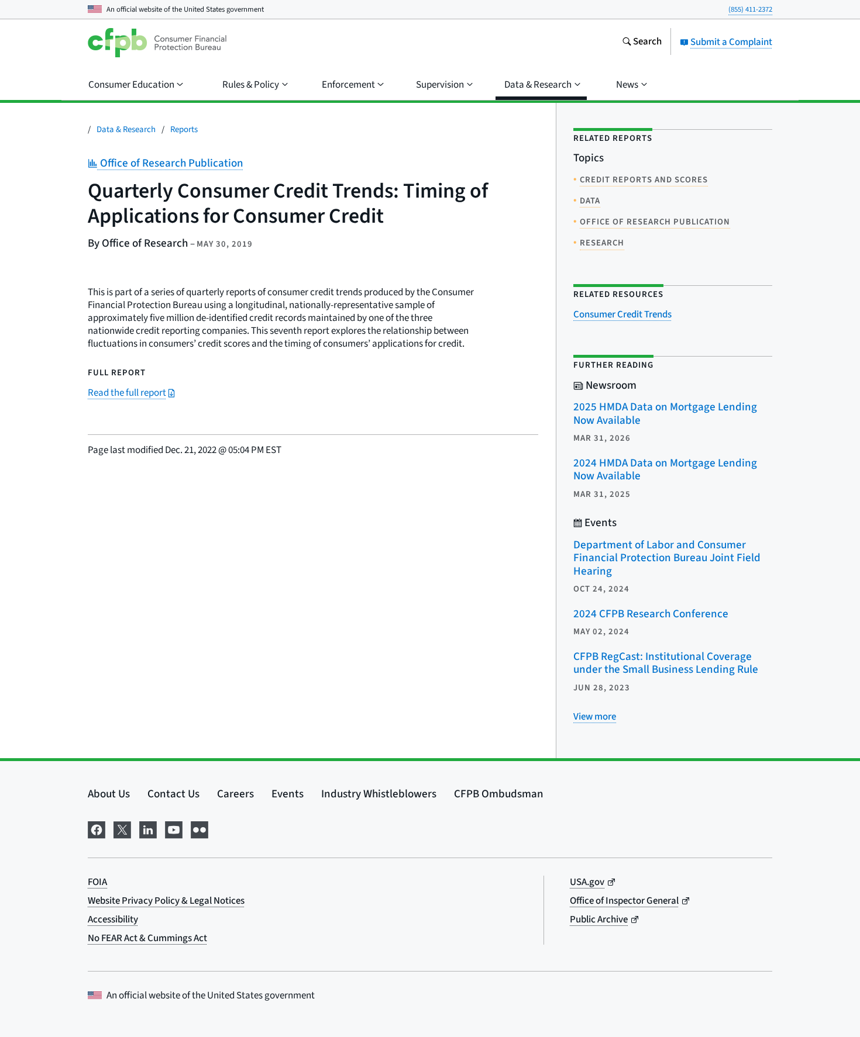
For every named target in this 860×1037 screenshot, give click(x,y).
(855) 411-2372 (750, 9)
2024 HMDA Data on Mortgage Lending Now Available (665, 470)
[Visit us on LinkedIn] (148, 828)
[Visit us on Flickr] (199, 828)
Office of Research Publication (170, 163)
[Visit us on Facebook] (96, 828)
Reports (184, 129)
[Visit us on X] (122, 828)
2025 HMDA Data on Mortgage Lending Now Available (665, 413)
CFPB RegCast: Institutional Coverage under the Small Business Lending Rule (665, 663)
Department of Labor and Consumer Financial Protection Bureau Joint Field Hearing (667, 558)
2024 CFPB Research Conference (650, 614)
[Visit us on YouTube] (174, 828)
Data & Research (126, 129)
